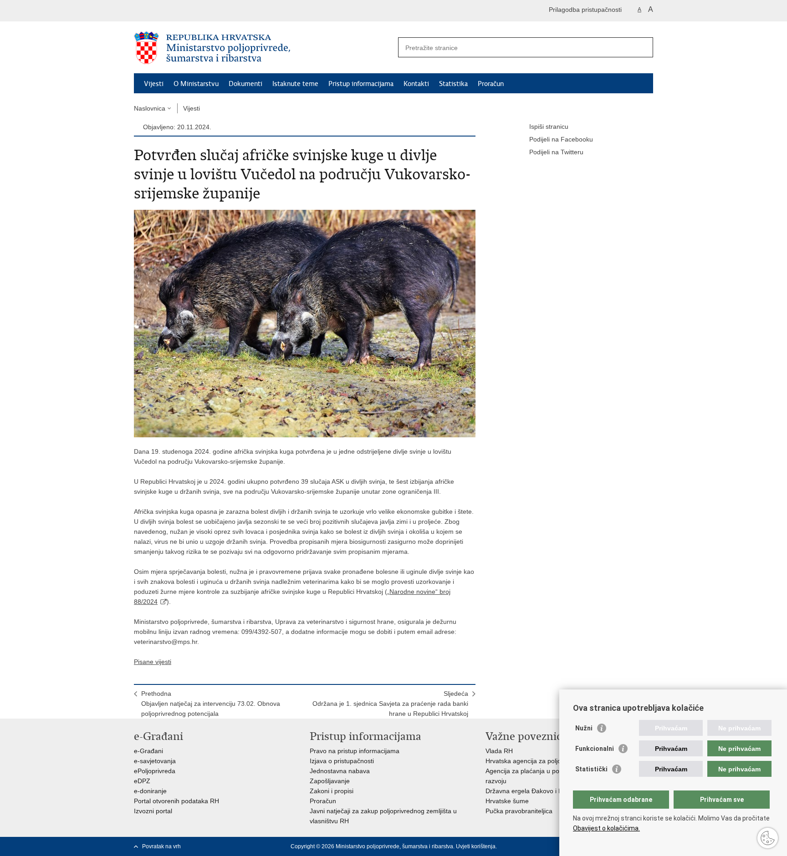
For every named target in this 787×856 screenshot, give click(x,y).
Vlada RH (499, 751)
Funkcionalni (594, 748)
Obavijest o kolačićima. (606, 828)
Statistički (591, 769)
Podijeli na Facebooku (561, 139)
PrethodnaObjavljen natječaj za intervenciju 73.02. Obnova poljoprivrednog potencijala (210, 703)
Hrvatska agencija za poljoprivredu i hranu (546, 761)
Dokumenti (245, 84)
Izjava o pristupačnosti (342, 761)
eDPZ (142, 781)
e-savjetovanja (155, 761)
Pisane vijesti (152, 661)
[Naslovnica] (264, 47)
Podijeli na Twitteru (556, 152)
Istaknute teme (295, 84)
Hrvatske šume (507, 801)
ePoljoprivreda (154, 771)
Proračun (491, 84)
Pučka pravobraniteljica (518, 811)
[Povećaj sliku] (304, 323)
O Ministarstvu (196, 84)
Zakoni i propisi (331, 791)
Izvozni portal (153, 811)
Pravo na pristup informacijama (354, 751)
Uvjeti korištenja (476, 846)
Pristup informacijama (361, 84)
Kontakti (416, 84)
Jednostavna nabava (340, 771)
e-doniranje (150, 791)
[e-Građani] (173, 11)
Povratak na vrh (161, 846)
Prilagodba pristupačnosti (585, 9)
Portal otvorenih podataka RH (176, 801)
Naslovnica (149, 108)
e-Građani (148, 751)
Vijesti (154, 84)
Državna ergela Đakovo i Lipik (528, 791)
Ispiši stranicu (548, 126)
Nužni (584, 728)
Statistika (453, 84)
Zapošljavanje (330, 781)
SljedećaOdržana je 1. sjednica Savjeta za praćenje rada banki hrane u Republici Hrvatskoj (390, 703)
